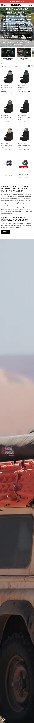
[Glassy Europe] (17, 5)
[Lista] (32, 66)
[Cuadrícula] (29, 66)
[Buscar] (6, 5)
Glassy (2, 63)
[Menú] (2, 5)
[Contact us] (3, 719)
